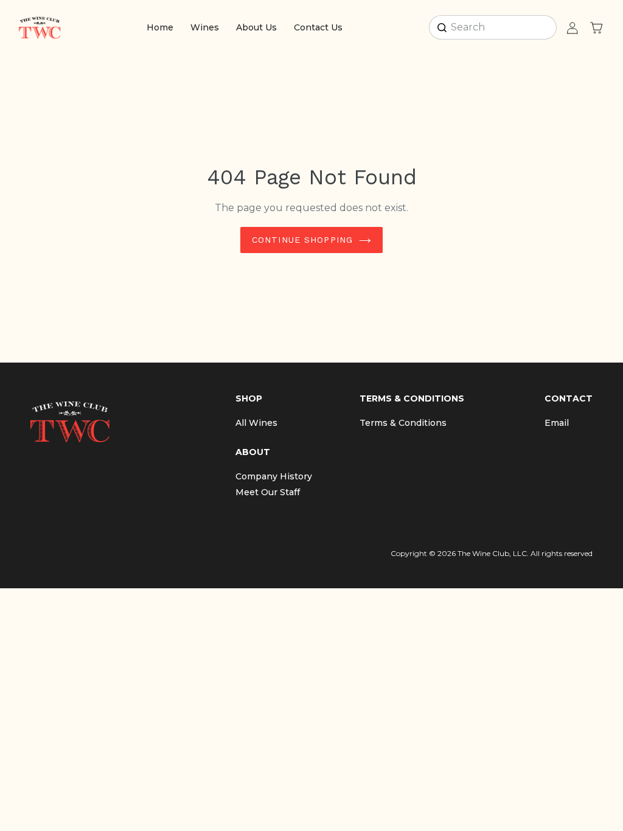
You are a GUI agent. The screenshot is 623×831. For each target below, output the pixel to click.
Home (160, 27)
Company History (273, 476)
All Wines (256, 422)
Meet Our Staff (267, 492)
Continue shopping (302, 240)
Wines (204, 27)
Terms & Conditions (403, 422)
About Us (256, 27)
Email (557, 422)
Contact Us (318, 27)
